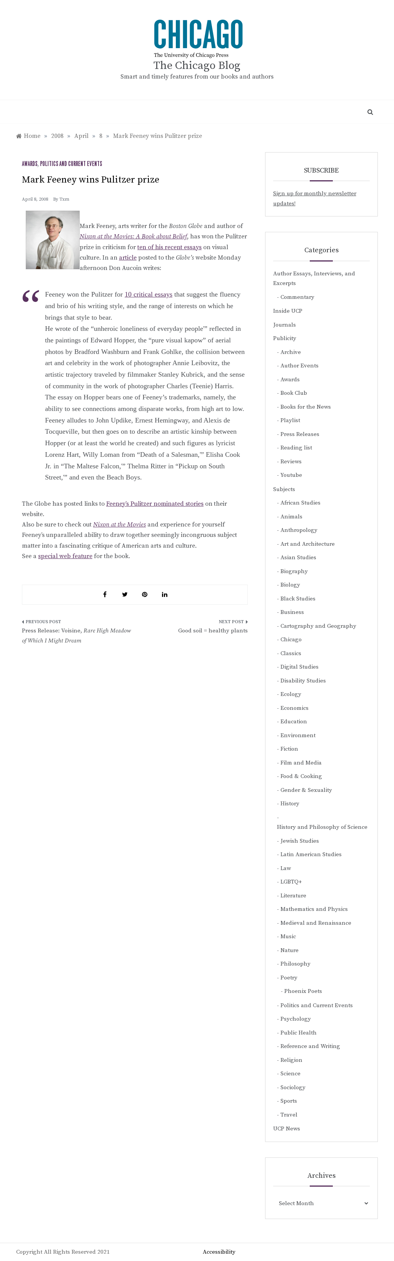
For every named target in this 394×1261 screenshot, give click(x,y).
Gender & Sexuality (306, 790)
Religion (291, 1060)
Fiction (289, 749)
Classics (290, 653)
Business (292, 612)
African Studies (300, 502)
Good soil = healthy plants (212, 630)
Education (293, 721)
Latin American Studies (311, 854)
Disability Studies (303, 680)
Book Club (293, 393)
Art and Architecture (307, 544)
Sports (288, 1101)
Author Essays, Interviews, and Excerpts (314, 278)
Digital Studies (299, 667)
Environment (298, 735)
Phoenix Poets (303, 991)
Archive (290, 352)
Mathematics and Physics (314, 909)
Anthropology (298, 530)
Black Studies (298, 598)
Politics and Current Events (71, 164)
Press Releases (299, 434)
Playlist (290, 420)
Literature (293, 895)
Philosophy (295, 964)
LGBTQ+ (291, 881)
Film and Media (301, 762)
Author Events (299, 365)
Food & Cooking (301, 776)
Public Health (298, 1032)
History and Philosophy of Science (322, 827)
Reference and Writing (310, 1046)
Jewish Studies (299, 841)
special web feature (65, 556)
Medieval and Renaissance (315, 923)
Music (288, 936)
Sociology (293, 1087)
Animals (291, 516)
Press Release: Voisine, (76, 635)
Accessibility (219, 1252)
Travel (288, 1114)
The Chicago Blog (197, 66)
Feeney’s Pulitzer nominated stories (155, 504)
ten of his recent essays (169, 247)
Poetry (288, 977)
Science (290, 1073)
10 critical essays (148, 294)
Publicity (284, 338)
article (128, 258)
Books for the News (305, 407)
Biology (290, 585)
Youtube (291, 475)
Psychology (295, 1019)
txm (64, 199)
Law (285, 868)
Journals (284, 325)
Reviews (291, 461)
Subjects (284, 489)
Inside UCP (287, 311)
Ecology (290, 694)
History (289, 803)
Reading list (296, 447)
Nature (289, 950)
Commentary (297, 297)
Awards (29, 164)
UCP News (286, 1128)
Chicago (291, 639)
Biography (294, 571)
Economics (294, 708)
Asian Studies (298, 557)
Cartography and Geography (318, 626)
